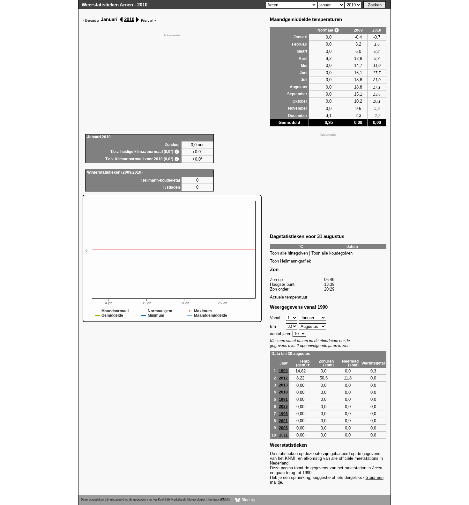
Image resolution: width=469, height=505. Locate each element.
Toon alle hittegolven (289, 253)
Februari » (148, 20)
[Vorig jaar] (121, 19)
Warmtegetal (373, 363)
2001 (283, 421)
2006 (283, 428)
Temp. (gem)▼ (303, 363)
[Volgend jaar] (137, 19)
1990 (283, 371)
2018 (283, 392)
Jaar (283, 363)
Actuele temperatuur (288, 297)
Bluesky (248, 499)
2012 (283, 378)
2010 (129, 19)
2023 (283, 406)
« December (91, 20)
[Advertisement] (172, 83)
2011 (283, 435)
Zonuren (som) (326, 363)
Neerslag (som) (350, 363)
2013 (283, 385)
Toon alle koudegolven (332, 253)
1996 (283, 414)
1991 (283, 399)
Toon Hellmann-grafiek (290, 261)
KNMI (225, 499)
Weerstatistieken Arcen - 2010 (114, 4)
